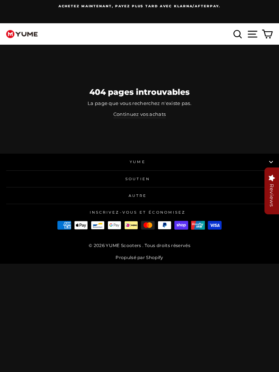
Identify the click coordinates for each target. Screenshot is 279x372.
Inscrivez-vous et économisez (138, 212)
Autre (138, 195)
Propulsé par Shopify (139, 257)
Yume (137, 161)
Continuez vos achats (139, 114)
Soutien (137, 179)
